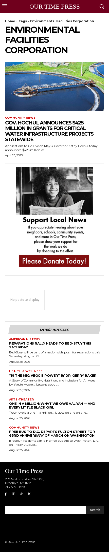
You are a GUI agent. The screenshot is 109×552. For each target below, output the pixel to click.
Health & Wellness (26, 371)
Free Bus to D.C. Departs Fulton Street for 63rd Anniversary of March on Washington (52, 433)
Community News (20, 117)
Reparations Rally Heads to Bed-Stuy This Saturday (50, 345)
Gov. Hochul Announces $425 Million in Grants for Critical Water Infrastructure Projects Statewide (49, 131)
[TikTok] (21, 494)
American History (24, 339)
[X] (29, 494)
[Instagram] (13, 494)
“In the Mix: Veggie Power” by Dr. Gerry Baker (53, 375)
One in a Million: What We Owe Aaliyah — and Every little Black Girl (52, 405)
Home (10, 21)
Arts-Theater (21, 399)
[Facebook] (5, 494)
